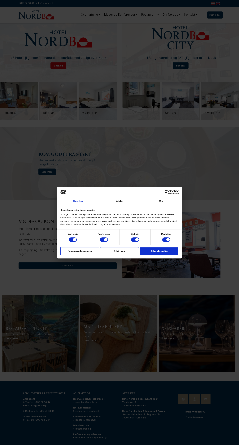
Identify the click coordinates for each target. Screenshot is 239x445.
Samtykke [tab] (78, 201)
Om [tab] (161, 201)
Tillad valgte (119, 251)
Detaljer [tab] (119, 201)
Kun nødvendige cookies (80, 251)
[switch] (104, 239)
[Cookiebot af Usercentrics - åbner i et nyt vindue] (166, 192)
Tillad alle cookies (159, 251)
